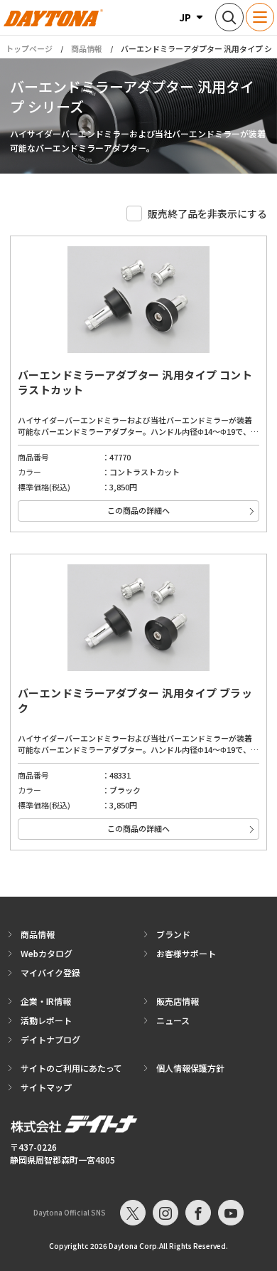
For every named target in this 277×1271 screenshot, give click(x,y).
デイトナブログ (50, 1039)
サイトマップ (46, 1087)
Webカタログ (46, 953)
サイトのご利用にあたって (71, 1068)
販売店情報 (177, 1001)
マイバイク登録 (50, 972)
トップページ (29, 49)
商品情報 (86, 48)
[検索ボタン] (229, 17)
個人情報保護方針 (190, 1068)
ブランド (173, 934)
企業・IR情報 (46, 1001)
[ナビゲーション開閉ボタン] (260, 17)
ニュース (173, 1020)
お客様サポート (186, 953)
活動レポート (46, 1020)
